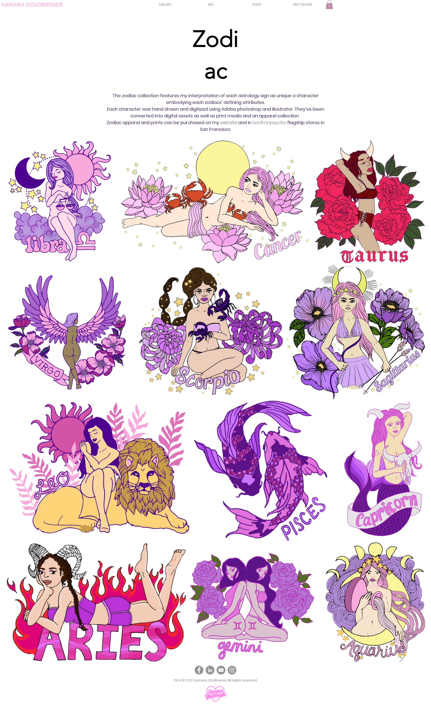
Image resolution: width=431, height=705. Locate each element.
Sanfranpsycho (269, 122)
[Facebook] (199, 670)
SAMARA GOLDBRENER (32, 4)
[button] (329, 4)
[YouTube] (221, 670)
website (228, 122)
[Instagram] (232, 670)
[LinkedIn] (210, 670)
